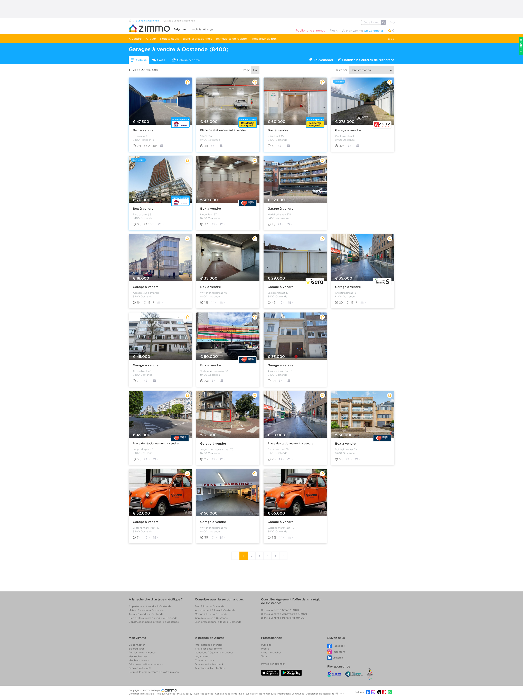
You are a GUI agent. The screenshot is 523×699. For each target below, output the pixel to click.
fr (391, 22)
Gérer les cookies (204, 693)
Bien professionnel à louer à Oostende (218, 621)
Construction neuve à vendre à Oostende (154, 621)
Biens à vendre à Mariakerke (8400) (283, 617)
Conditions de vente (226, 693)
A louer (151, 38)
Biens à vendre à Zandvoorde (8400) (284, 613)
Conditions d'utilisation (141, 693)
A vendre (135, 38)
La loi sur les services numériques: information (264, 693)
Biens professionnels (197, 38)
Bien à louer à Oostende (209, 606)
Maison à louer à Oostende (211, 614)
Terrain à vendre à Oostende (146, 614)
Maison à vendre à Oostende (146, 610)
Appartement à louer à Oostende (215, 610)
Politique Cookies (166, 693)
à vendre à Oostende (147, 20)
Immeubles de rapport (231, 38)
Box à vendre (143, 130)
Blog (391, 38)
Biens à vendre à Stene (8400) (280, 609)
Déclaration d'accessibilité (320, 693)
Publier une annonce (310, 30)
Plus (333, 30)
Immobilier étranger (202, 29)
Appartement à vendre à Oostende (150, 606)
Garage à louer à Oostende (211, 617)
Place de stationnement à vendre (223, 130)
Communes (298, 693)
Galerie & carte (188, 60)
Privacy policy (185, 693)
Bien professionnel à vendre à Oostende (153, 617)
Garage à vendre (348, 130)
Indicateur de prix (264, 38)
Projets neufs (169, 38)
